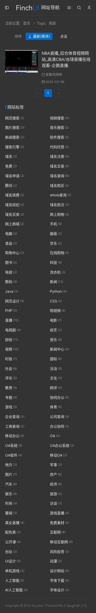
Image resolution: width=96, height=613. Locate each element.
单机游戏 (14, 571)
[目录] (69, 7)
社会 (11, 368)
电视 (11, 272)
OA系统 (13, 445)
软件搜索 (59, 137)
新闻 (56, 282)
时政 (11, 359)
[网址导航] (27, 7)
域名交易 (59, 166)
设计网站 (59, 571)
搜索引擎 (14, 147)
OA (55, 436)
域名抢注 (59, 204)
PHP (11, 311)
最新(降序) (41, 36)
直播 (12, 320)
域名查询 (59, 176)
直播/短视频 (54, 74)
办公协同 (59, 426)
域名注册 (59, 156)
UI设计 (13, 561)
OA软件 (13, 455)
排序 (18, 36)
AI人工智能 (16, 590)
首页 (26, 23)
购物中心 (14, 253)
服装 (56, 233)
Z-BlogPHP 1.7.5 (75, 605)
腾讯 (11, 185)
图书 (11, 262)
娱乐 (11, 494)
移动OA (58, 455)
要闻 (11, 513)
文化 (56, 378)
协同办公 (59, 397)
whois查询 (60, 195)
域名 (11, 156)
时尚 (11, 503)
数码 (11, 282)
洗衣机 (58, 272)
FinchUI (37, 605)
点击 (63, 36)
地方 (11, 465)
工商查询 (14, 426)
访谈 (56, 503)
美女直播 (14, 522)
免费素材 (59, 522)
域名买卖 (14, 214)
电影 (56, 320)
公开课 (13, 542)
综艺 (56, 330)
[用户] (89, 7)
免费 (11, 166)
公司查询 (59, 416)
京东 (56, 243)
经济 (56, 484)
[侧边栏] (7, 7)
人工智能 (14, 580)
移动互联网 (61, 542)
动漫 (56, 561)
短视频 (58, 311)
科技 (56, 262)
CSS (56, 301)
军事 (56, 465)
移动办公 (14, 436)
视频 (12, 349)
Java (11, 291)
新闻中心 (59, 349)
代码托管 (59, 147)
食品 (11, 243)
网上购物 (59, 214)
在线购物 (59, 253)
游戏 (11, 407)
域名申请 (14, 176)
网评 (56, 387)
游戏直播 (59, 513)
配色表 (13, 532)
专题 (11, 397)
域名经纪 (14, 204)
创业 (11, 551)
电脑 (11, 233)
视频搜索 (59, 118)
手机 (56, 224)
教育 (11, 387)
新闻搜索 (14, 137)
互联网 (58, 532)
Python (58, 291)
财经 (11, 339)
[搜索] (79, 7)
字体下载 (59, 580)
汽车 (11, 484)
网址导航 (50, 7)
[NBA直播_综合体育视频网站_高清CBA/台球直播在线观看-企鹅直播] (21, 61)
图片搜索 (14, 128)
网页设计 (14, 301)
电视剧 (13, 330)
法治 (56, 368)
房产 (56, 474)
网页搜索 (14, 118)
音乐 (56, 339)
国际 (56, 359)
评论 (11, 378)
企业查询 (14, 416)
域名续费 (14, 195)
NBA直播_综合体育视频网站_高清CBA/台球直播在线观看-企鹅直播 (66, 59)
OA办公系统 (62, 445)
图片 (11, 474)
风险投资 (59, 551)
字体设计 (59, 590)
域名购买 (59, 185)
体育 (56, 407)
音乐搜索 (59, 128)
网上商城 (14, 224)
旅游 (56, 494)
